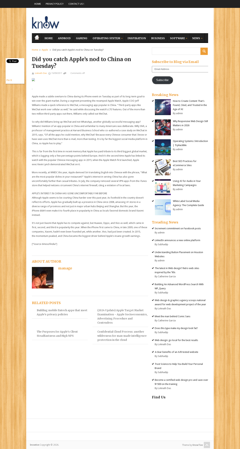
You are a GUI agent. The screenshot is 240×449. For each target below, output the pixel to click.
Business (158, 38)
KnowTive (198, 445)
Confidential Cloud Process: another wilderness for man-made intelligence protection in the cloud (122, 336)
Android (64, 38)
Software (176, 38)
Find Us (159, 397)
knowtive (46, 21)
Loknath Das (41, 73)
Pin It (9, 80)
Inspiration (137, 38)
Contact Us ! (76, 3)
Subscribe (162, 80)
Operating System (105, 38)
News (195, 38)
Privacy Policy (55, 3)
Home (37, 3)
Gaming (81, 38)
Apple (45, 49)
